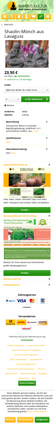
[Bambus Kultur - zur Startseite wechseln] (27, 6)
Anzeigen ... (25, 210)
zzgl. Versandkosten (22, 76)
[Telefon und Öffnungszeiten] (40, 16)
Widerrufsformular (28, 373)
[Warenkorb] (33, 16)
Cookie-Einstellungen (16, 345)
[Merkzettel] (19, 16)
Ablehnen (10, 419)
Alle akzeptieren (25, 419)
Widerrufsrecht (11, 373)
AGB (33, 378)
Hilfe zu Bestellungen (18, 359)
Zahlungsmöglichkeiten (26, 364)
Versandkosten (27, 340)
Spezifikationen (13, 138)
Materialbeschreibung (16, 149)
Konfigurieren (42, 419)
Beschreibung (12, 121)
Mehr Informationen (37, 411)
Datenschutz (24, 378)
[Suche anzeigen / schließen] (12, 16)
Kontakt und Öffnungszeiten (26, 355)
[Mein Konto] (26, 16)
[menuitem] (4, 15)
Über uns (41, 369)
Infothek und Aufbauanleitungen (20, 369)
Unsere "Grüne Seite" (36, 345)
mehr (36, 131)
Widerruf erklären (27, 383)
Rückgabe (43, 373)
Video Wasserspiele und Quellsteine (26, 350)
